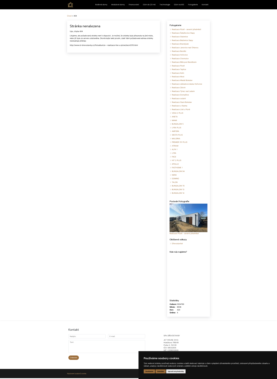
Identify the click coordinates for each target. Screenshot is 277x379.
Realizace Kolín (178, 73)
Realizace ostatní (179, 98)
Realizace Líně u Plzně (181, 109)
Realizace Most (178, 76)
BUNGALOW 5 (178, 124)
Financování (134, 4)
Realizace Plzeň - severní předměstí (186, 29)
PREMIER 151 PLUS (179, 142)
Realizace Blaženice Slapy (182, 40)
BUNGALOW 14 (178, 193)
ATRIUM (175, 146)
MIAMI (174, 120)
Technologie (165, 4)
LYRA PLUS (176, 128)
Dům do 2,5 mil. (149, 4)
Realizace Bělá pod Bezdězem (184, 62)
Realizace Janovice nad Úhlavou (185, 47)
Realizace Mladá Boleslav (182, 80)
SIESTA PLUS (177, 135)
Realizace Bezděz (179, 51)
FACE (174, 157)
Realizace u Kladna (179, 106)
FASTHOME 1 (177, 167)
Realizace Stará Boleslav (182, 102)
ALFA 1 (174, 149)
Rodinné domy (101, 4)
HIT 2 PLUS (176, 160)
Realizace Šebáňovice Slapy (183, 33)
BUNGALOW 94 (178, 171)
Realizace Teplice (179, 69)
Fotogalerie (193, 4)
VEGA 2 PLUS (177, 113)
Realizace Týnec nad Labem (183, 91)
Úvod (69, 16)
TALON (175, 182)
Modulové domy (118, 4)
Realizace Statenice (180, 37)
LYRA (174, 153)
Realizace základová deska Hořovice (187, 84)
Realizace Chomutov (180, 58)
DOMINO (175, 178)
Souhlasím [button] (149, 371)
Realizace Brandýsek (180, 44)
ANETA (175, 117)
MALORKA (176, 138)
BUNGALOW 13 (178, 189)
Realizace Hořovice (180, 55)
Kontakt (205, 4)
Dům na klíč (179, 4)
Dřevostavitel (177, 243)
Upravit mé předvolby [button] (176, 371)
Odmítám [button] (160, 371)
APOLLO (175, 164)
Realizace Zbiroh (178, 87)
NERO (174, 175)
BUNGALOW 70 (178, 186)
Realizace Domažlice (180, 95)
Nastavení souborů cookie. (77, 373)
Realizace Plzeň (178, 66)
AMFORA (175, 131)
